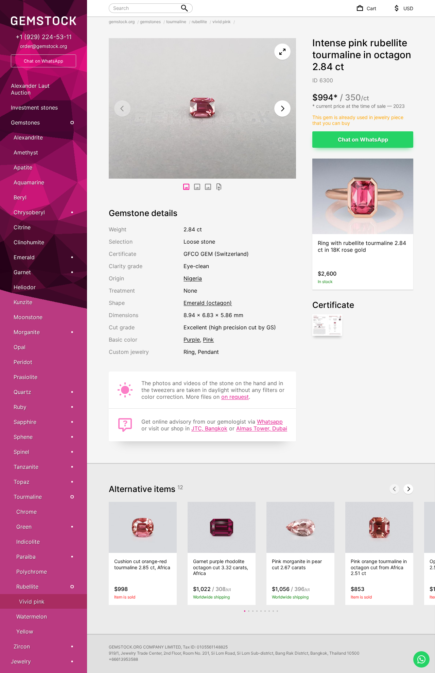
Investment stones (34, 107)
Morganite (27, 332)
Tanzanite (26, 466)
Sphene (23, 436)
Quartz (22, 392)
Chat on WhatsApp (363, 139)
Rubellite (27, 586)
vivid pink (221, 21)
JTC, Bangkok (209, 428)
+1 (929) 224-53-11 (44, 36)
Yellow (24, 631)
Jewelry (21, 661)
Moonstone (28, 317)
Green (24, 526)
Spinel (21, 451)
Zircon (22, 646)
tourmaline (176, 21)
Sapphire (25, 421)
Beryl (20, 197)
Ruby (20, 407)
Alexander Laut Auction (30, 89)
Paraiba (26, 556)
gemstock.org (122, 21)
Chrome (26, 511)
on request (235, 396)
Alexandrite (28, 137)
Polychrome (31, 571)
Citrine (22, 227)
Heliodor (25, 287)
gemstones (150, 21)
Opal (19, 347)
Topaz (22, 481)
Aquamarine (29, 182)
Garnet (22, 272)
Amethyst (26, 152)
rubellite (199, 21)
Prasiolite (25, 377)
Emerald (24, 257)
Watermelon (31, 616)
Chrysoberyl (29, 212)
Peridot (23, 362)
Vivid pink (32, 601)
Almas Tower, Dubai (261, 428)
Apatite (23, 167)
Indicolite (28, 541)
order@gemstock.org (43, 46)
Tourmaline (28, 496)
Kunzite (23, 302)
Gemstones (25, 122)
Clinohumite (29, 242)
